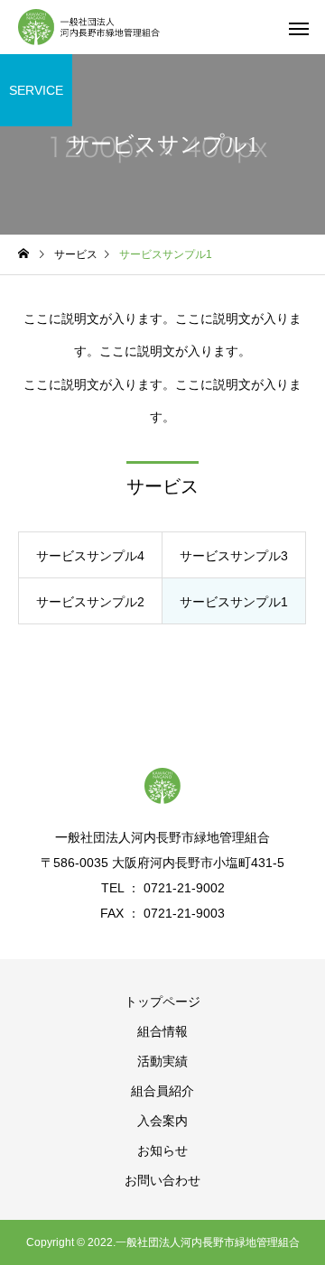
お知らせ (162, 1150)
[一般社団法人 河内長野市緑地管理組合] (89, 27)
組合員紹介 (162, 1091)
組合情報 (162, 1031)
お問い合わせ (162, 1180)
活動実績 (162, 1061)
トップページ (162, 1001)
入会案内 (162, 1120)
